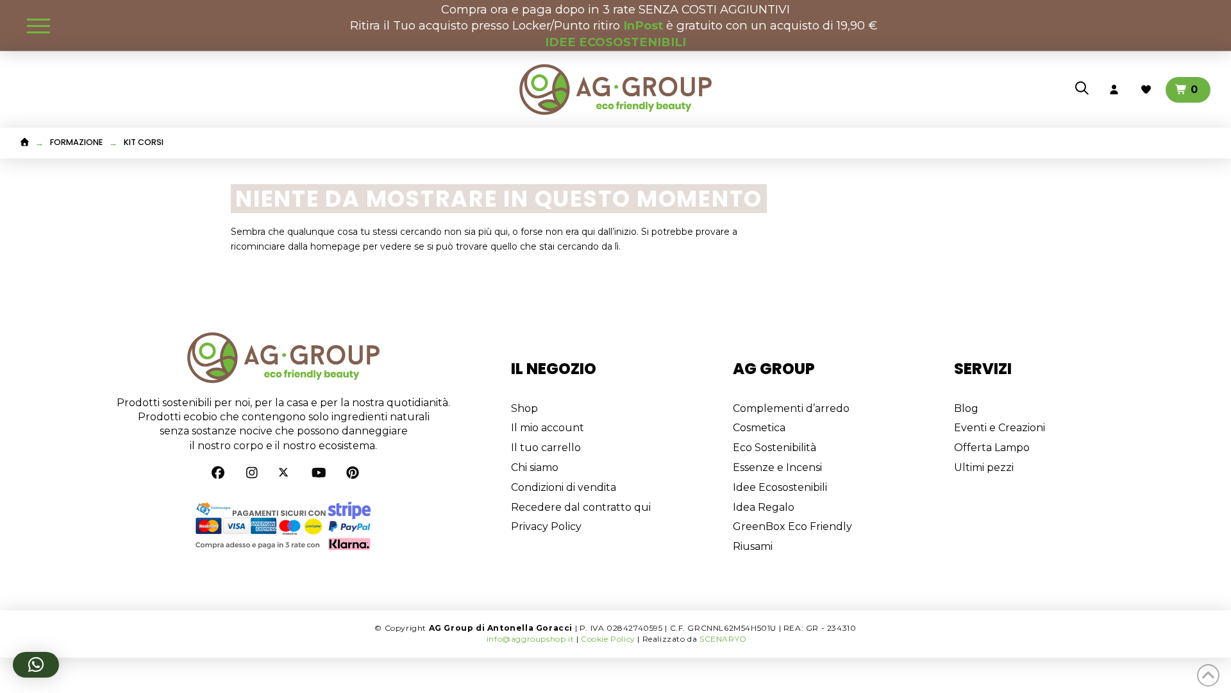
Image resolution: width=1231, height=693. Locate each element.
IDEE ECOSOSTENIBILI (615, 42)
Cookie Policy (608, 639)
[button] (38, 25)
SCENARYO (723, 639)
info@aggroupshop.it (530, 639)
